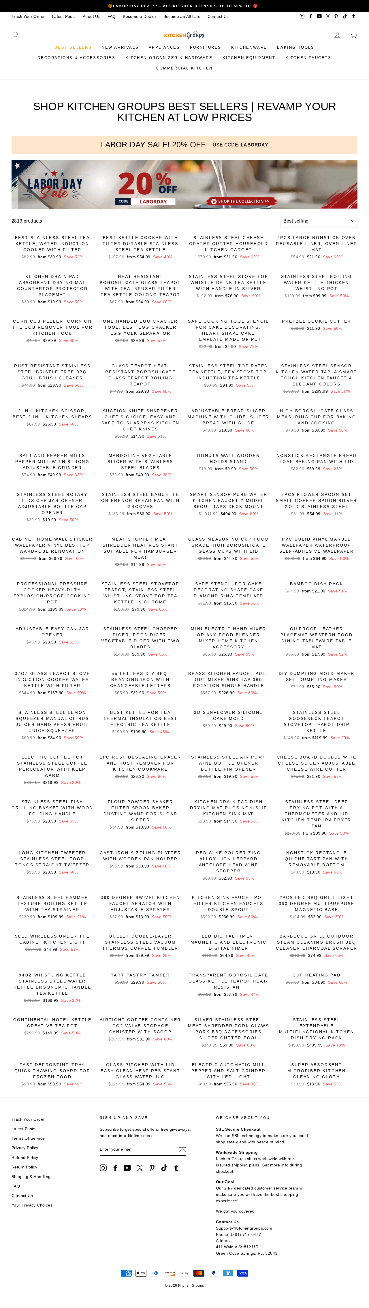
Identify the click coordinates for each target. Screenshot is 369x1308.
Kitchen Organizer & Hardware (169, 58)
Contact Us (218, 16)
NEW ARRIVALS (120, 47)
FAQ (112, 16)
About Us (91, 16)
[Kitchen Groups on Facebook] (115, 1167)
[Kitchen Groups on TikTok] (164, 1167)
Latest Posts (64, 16)
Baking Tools (295, 47)
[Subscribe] (182, 1149)
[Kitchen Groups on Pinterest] (151, 1167)
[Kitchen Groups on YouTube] (127, 1167)
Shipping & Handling (31, 1177)
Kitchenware (249, 47)
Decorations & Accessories (76, 58)
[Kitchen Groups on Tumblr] (176, 1167)
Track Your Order (28, 16)
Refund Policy (25, 1157)
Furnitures (205, 47)
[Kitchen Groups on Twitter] (139, 1167)
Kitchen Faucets (308, 58)
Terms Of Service (28, 1138)
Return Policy (24, 1167)
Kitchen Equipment (249, 58)
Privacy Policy (25, 1148)
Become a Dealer (139, 16)
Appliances (164, 47)
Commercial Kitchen (184, 68)
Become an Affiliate (182, 16)
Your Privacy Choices (32, 1205)
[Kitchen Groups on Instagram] (103, 1167)
